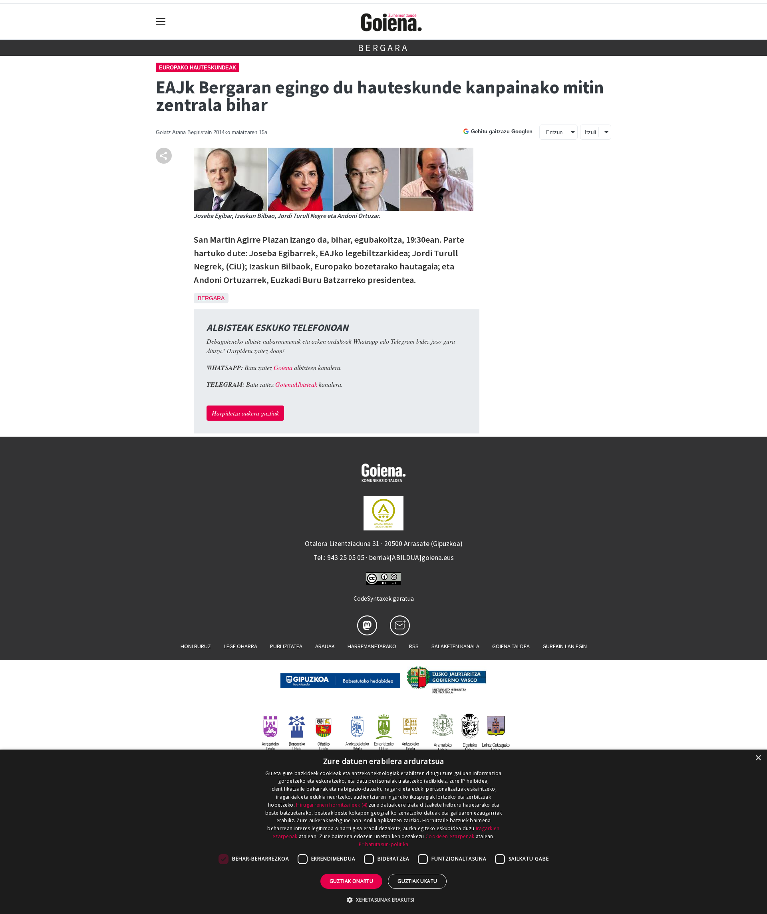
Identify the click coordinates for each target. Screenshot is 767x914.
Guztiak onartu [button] (352, 881)
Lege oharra (240, 646)
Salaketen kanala (455, 646)
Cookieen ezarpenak (449, 836)
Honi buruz (196, 646)
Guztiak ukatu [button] (417, 881)
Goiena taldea (511, 646)
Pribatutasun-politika (383, 844)
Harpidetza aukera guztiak (245, 413)
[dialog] (383, 832)
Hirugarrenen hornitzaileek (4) (331, 804)
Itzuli (590, 132)
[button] (383, 899)
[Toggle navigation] (160, 22)
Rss (414, 646)
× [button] (758, 758)
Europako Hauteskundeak (197, 68)
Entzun (554, 132)
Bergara (383, 48)
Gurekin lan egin (564, 646)
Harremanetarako (372, 646)
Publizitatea (286, 646)
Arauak (325, 646)
